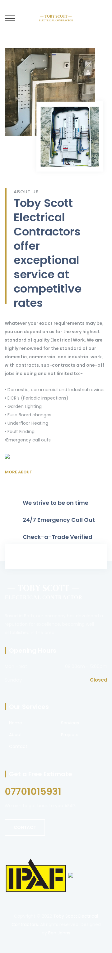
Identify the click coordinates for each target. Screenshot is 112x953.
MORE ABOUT (18, 472)
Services (70, 723)
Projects (69, 735)
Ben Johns (59, 933)
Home (15, 723)
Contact (18, 746)
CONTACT (25, 827)
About (15, 735)
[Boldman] (56, 18)
